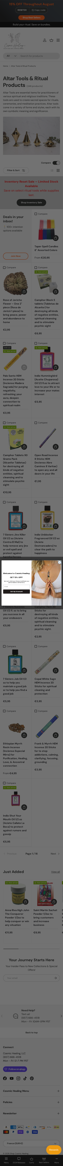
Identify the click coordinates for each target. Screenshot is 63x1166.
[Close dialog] (59, 562)
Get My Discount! (16, 591)
